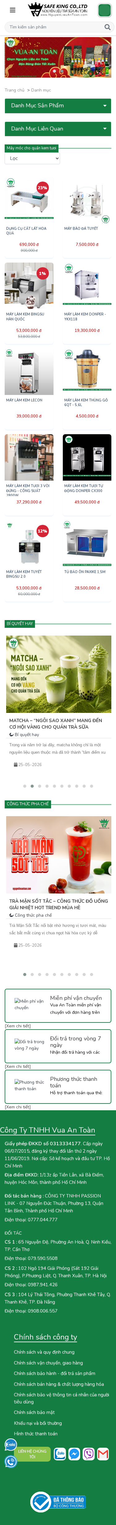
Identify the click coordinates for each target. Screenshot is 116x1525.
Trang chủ (14, 90)
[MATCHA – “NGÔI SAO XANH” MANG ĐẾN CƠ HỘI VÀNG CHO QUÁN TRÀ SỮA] (58, 674)
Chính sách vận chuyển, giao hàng (48, 1363)
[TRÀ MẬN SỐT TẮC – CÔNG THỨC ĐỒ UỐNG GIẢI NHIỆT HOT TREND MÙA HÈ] (58, 854)
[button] (53, 27)
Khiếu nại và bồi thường (38, 1423)
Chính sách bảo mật (34, 1412)
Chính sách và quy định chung (44, 1352)
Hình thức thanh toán (36, 1434)
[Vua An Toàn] (58, 9)
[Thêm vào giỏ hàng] (41, 233)
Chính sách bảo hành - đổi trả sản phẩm (54, 1373)
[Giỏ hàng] (104, 10)
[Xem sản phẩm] (17, 233)
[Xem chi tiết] (18, 1026)
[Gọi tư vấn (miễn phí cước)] (11, 1461)
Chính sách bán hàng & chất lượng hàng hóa (59, 1384)
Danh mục (41, 90)
